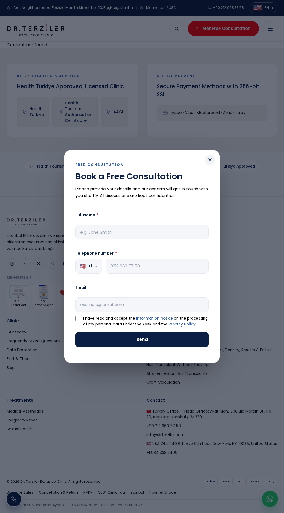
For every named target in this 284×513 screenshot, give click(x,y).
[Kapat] (210, 160)
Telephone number (96, 253)
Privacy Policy (182, 324)
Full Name (86, 215)
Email (80, 287)
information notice (154, 318)
